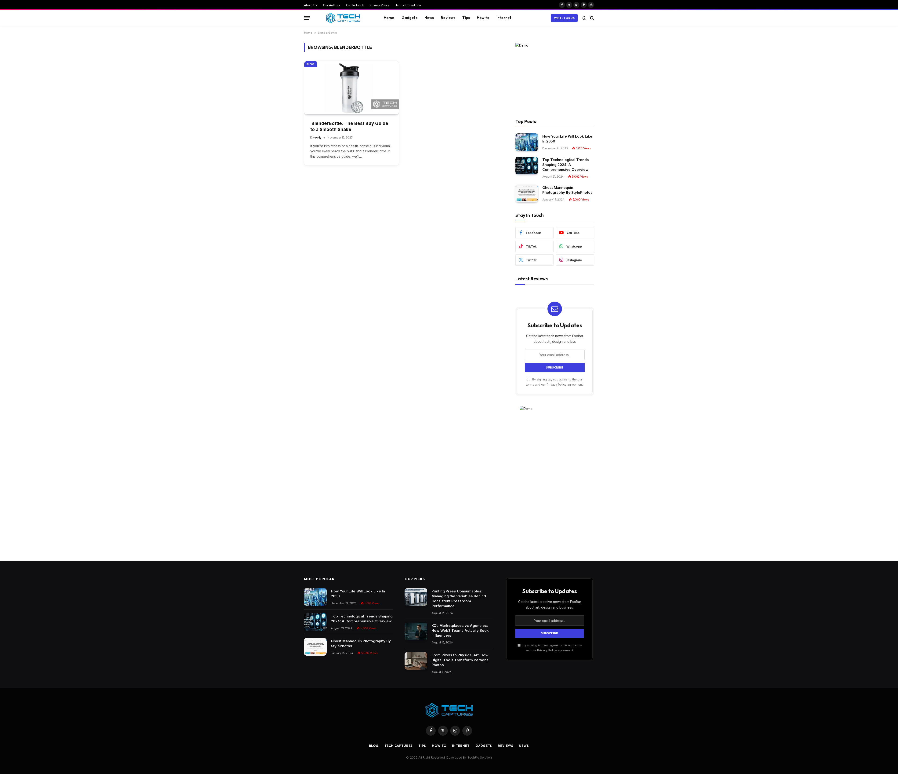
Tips (466, 17)
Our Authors (331, 5)
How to (483, 17)
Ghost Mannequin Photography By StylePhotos (567, 190)
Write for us (564, 18)
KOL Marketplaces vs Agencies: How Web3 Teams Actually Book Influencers (460, 630)
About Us (310, 5)
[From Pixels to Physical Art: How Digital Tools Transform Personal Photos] (416, 661)
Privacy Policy (379, 5)
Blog (311, 64)
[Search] (591, 18)
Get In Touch (355, 5)
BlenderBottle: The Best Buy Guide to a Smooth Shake (349, 126)
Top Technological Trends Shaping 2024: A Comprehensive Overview (565, 164)
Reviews (448, 17)
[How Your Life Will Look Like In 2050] (526, 142)
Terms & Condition (408, 5)
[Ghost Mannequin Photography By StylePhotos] (526, 193)
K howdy (315, 137)
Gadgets (409, 17)
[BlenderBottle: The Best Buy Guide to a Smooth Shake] (351, 87)
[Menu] (307, 18)
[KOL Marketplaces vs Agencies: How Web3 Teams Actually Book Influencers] (416, 631)
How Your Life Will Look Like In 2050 (567, 138)
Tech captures (398, 746)
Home (389, 17)
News (429, 17)
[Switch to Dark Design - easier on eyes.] (584, 18)
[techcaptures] (343, 18)
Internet (503, 17)
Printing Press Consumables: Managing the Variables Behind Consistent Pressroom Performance (458, 598)
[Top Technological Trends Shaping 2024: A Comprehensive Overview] (526, 165)
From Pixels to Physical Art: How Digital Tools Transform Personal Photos (460, 660)
